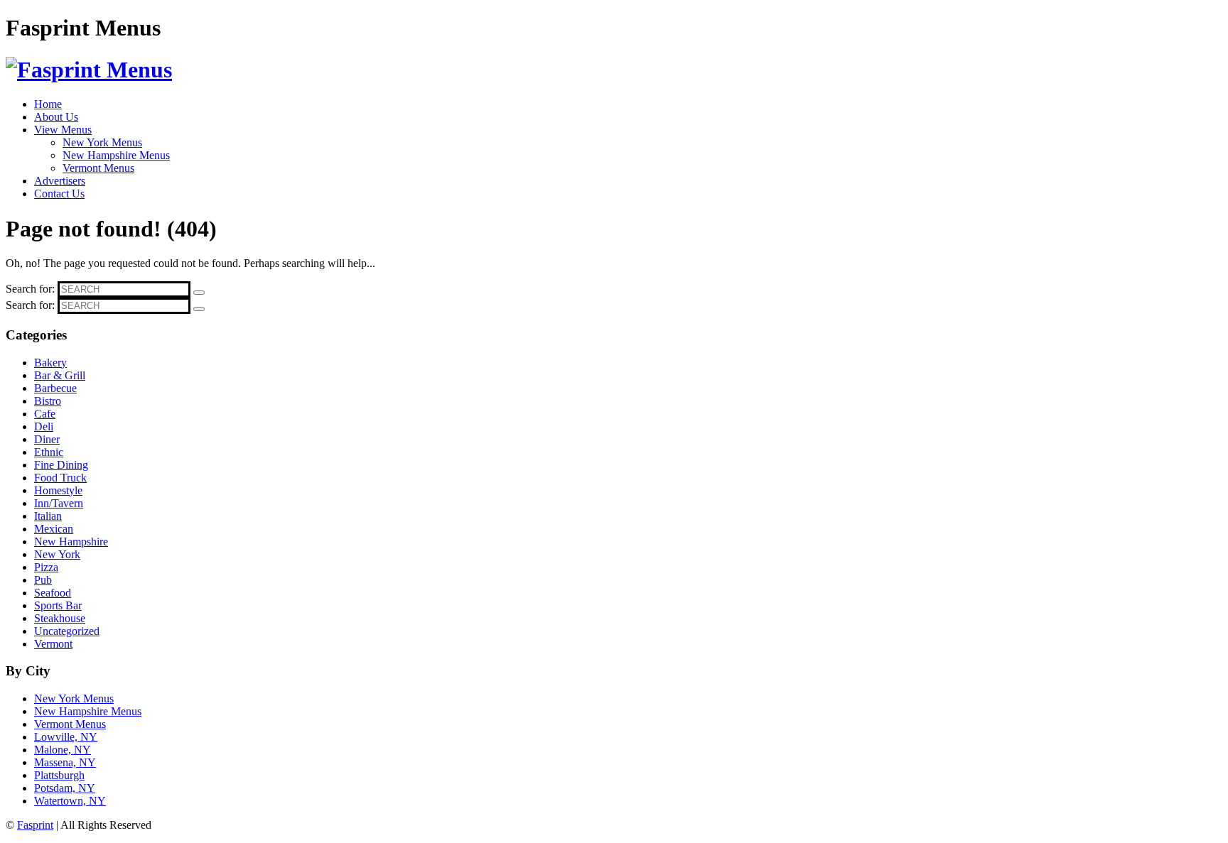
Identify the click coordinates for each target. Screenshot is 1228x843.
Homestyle (58, 490)
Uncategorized (66, 631)
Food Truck (60, 478)
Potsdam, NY (64, 788)
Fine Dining (61, 465)
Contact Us (59, 193)
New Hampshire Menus (116, 155)
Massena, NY (65, 762)
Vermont (53, 644)
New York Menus (102, 142)
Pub (43, 580)
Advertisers (59, 181)
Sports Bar (58, 605)
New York (57, 554)
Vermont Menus (98, 168)
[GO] (199, 292)
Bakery (50, 363)
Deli (43, 426)
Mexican (53, 529)
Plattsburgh (59, 775)
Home (48, 104)
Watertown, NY (70, 801)
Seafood (52, 593)
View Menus (63, 130)
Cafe (44, 414)
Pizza (46, 567)
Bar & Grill (59, 375)
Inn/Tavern (58, 503)
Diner (47, 439)
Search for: (30, 289)
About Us (56, 117)
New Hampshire (71, 541)
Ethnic (48, 452)
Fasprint (35, 825)
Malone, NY (62, 750)
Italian (48, 516)
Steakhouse (59, 618)
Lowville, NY (65, 737)
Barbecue (55, 388)
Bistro (47, 401)
